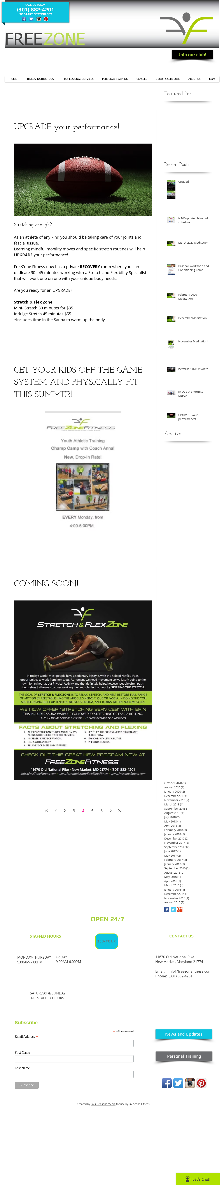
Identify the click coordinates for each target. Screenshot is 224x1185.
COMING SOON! (46, 584)
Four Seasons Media (103, 1104)
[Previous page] (56, 811)
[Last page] (120, 811)
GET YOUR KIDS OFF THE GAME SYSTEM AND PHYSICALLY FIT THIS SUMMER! (78, 382)
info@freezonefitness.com (190, 971)
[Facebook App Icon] (24, 19)
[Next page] (111, 811)
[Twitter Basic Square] (173, 909)
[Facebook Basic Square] (166, 909)
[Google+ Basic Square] (179, 909)
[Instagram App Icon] (39, 19)
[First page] (46, 811)
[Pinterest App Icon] (46, 19)
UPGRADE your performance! (66, 127)
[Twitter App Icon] (31, 19)
